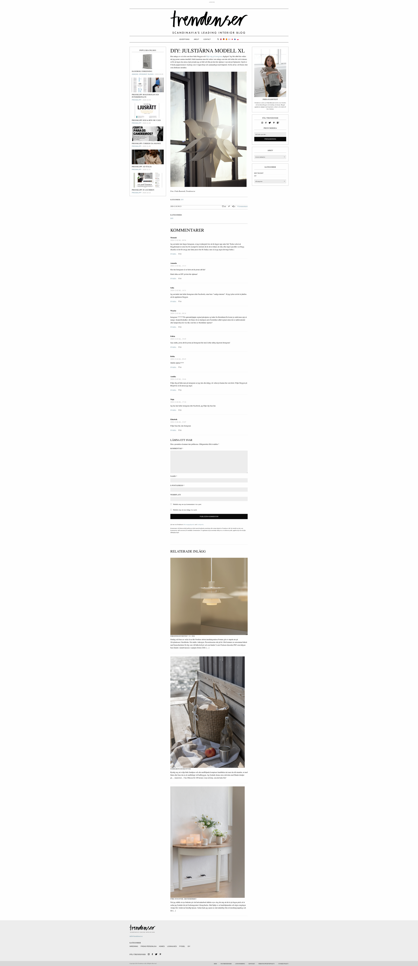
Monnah (173, 237)
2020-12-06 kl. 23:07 (178, 422)
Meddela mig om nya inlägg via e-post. (185, 510)
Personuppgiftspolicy (189, 524)
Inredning (134, 946)
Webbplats (175, 494)
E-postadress (177, 485)
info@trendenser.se (136, 936)
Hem (215, 963)
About (196, 39)
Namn (173, 476)
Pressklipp (136, 100)
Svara (173, 254)
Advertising (184, 39)
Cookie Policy (283, 963)
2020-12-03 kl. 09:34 (178, 313)
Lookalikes (172, 946)
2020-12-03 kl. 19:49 (178, 339)
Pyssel (182, 946)
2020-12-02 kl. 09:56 (178, 240)
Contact (207, 39)
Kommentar (176, 448)
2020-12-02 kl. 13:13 (178, 266)
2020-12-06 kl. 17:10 (178, 402)
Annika (173, 376)
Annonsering (240, 963)
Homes (162, 946)
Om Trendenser (226, 963)
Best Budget (258, 173)
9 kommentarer (242, 206)
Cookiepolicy (200, 524)
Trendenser (209, 22)
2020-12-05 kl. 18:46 (178, 379)
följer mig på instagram (214, 56)
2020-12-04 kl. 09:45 (178, 359)
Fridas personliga (148, 946)
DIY (182, 200)
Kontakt (252, 963)
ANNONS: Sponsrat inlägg (142, 74)
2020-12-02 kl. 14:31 (178, 290)
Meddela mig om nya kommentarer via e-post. (187, 504)
